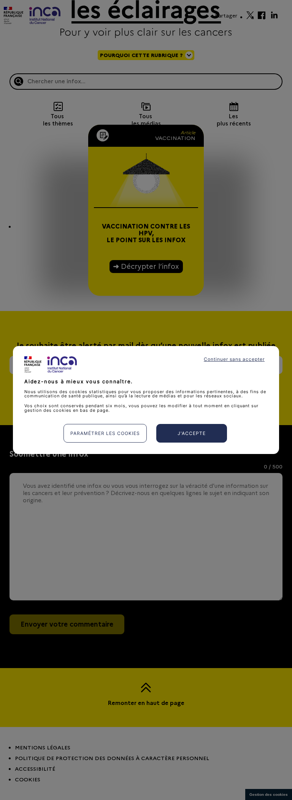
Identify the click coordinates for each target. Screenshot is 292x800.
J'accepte (192, 433)
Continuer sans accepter (234, 359)
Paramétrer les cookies (105, 433)
